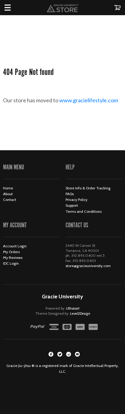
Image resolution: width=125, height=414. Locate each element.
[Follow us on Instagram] (68, 354)
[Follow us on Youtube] (77, 354)
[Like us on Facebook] (51, 354)
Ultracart (72, 308)
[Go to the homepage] (62, 7)
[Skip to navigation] (13, 7)
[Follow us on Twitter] (59, 354)
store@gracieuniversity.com (88, 265)
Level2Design (80, 313)
